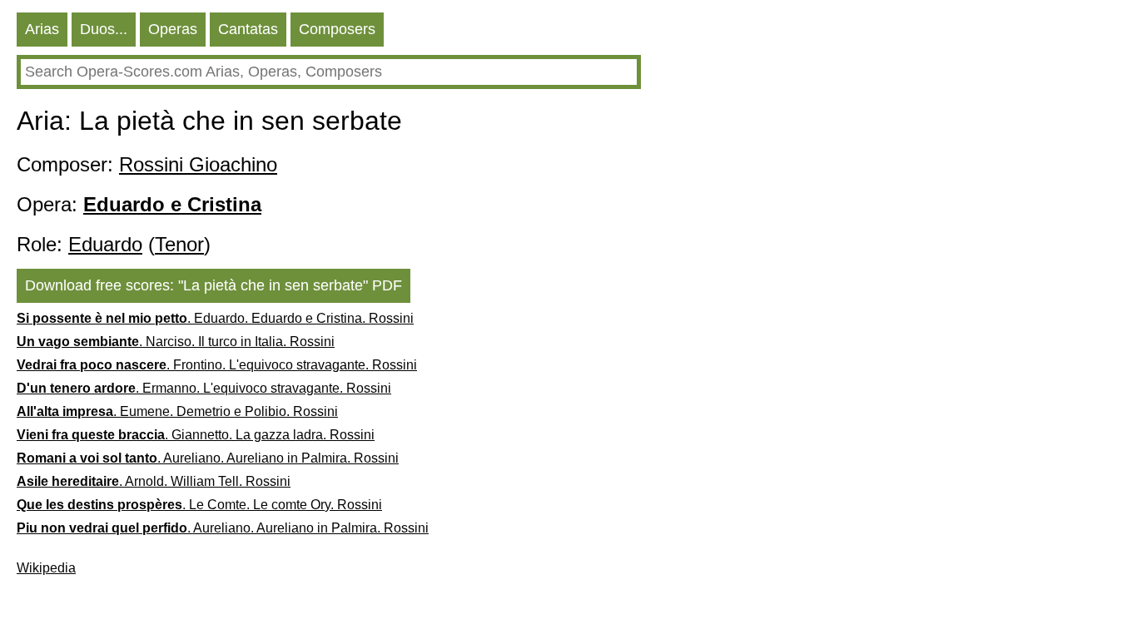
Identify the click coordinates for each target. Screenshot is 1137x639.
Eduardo (105, 244)
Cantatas (248, 29)
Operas (172, 29)
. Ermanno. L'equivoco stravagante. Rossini (204, 388)
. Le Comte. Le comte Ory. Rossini (199, 505)
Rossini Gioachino (198, 164)
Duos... (103, 29)
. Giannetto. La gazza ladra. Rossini (196, 435)
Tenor (179, 244)
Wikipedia (46, 568)
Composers (337, 29)
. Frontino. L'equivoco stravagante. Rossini (217, 365)
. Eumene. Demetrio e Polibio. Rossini (177, 411)
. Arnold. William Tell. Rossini (153, 481)
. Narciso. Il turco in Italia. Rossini (176, 341)
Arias (42, 29)
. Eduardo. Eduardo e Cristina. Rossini (215, 318)
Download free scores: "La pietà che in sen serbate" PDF (213, 285)
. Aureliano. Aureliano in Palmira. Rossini (208, 458)
